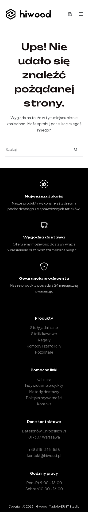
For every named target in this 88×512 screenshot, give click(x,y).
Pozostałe (44, 352)
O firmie (44, 379)
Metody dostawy (44, 391)
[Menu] (81, 14)
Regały (44, 339)
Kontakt (44, 403)
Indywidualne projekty (44, 385)
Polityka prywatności (44, 397)
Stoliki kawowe (44, 333)
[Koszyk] (70, 14)
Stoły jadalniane (44, 327)
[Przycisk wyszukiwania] (76, 150)
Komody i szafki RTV (44, 346)
